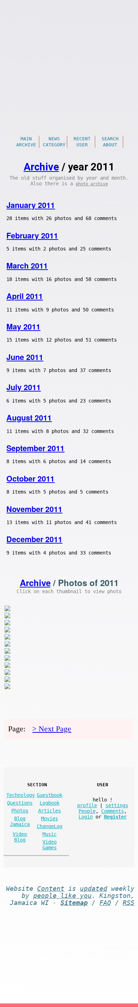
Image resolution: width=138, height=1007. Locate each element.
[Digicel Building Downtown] (7, 644)
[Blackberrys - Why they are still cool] (7, 616)
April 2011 (24, 296)
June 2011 (24, 356)
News (54, 138)
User (82, 144)
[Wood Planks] (7, 637)
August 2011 (29, 417)
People (87, 811)
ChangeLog (49, 826)
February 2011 (32, 235)
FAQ (105, 902)
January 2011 (30, 204)
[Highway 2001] (7, 673)
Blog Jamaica (20, 821)
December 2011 (34, 539)
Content (50, 888)
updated (93, 888)
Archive (26, 144)
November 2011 (34, 509)
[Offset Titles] (7, 623)
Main (26, 138)
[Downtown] (7, 666)
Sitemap (74, 902)
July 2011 (23, 387)
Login (86, 817)
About (110, 144)
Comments (112, 811)
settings (116, 805)
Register (115, 817)
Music (49, 834)
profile (87, 805)
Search (110, 138)
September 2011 (35, 448)
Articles (49, 811)
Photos (19, 811)
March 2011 (27, 265)
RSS (128, 902)
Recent (82, 138)
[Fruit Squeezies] (7, 651)
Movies (49, 818)
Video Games (49, 844)
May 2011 (23, 326)
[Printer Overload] (7, 680)
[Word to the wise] (7, 659)
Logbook (49, 803)
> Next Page (51, 728)
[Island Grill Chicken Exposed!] (7, 630)
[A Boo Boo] (7, 687)
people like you (62, 895)
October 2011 (30, 478)
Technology (20, 795)
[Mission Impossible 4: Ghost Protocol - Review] (7, 609)
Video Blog (20, 837)
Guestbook (49, 795)
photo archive (92, 183)
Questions (20, 803)
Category (54, 144)
